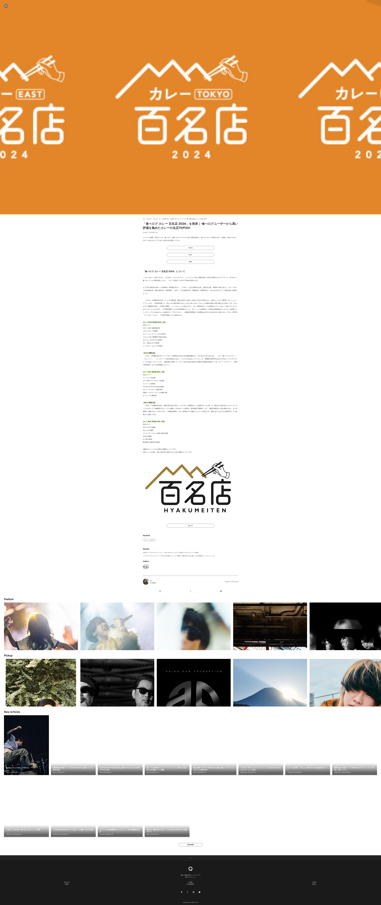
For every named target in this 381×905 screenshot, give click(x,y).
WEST (190, 261)
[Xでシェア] (190, 591)
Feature (8, 599)
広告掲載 (190, 882)
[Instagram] (193, 892)
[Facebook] (182, 892)
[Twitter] (187, 892)
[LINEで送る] (221, 591)
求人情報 (314, 882)
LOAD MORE (190, 844)
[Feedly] (199, 892)
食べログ (190, 525)
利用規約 (67, 884)
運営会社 (314, 884)
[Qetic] (5, 5)
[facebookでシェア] (160, 591)
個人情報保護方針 (190, 884)
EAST (190, 255)
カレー (145, 540)
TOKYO (190, 248)
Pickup (8, 655)
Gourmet (148, 219)
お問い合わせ (67, 882)
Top (144, 219)
